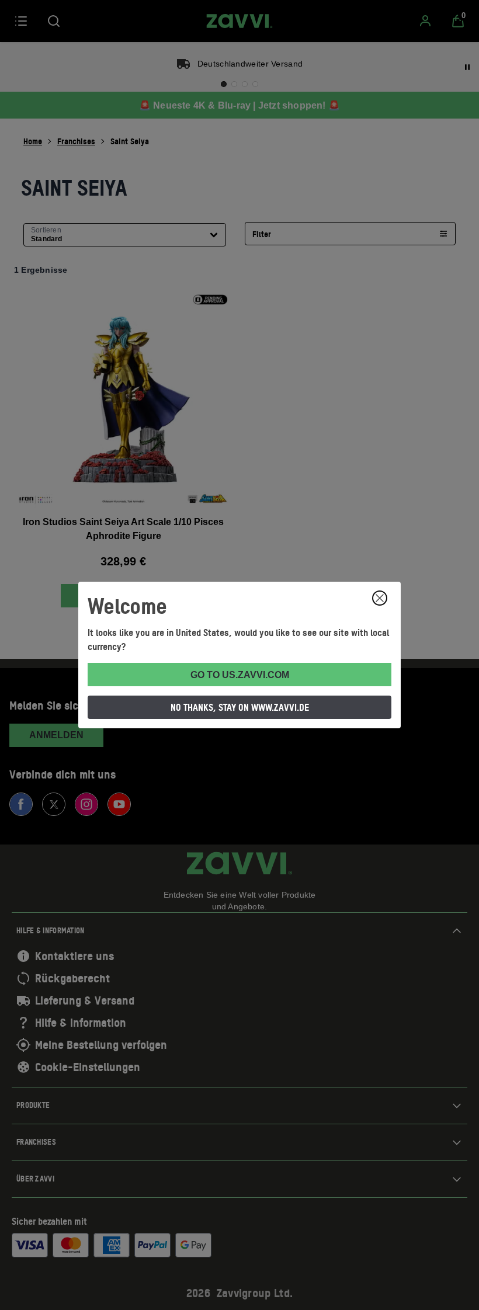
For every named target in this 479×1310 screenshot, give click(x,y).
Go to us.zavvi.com (239, 675)
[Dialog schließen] (380, 598)
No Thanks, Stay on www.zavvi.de (240, 707)
